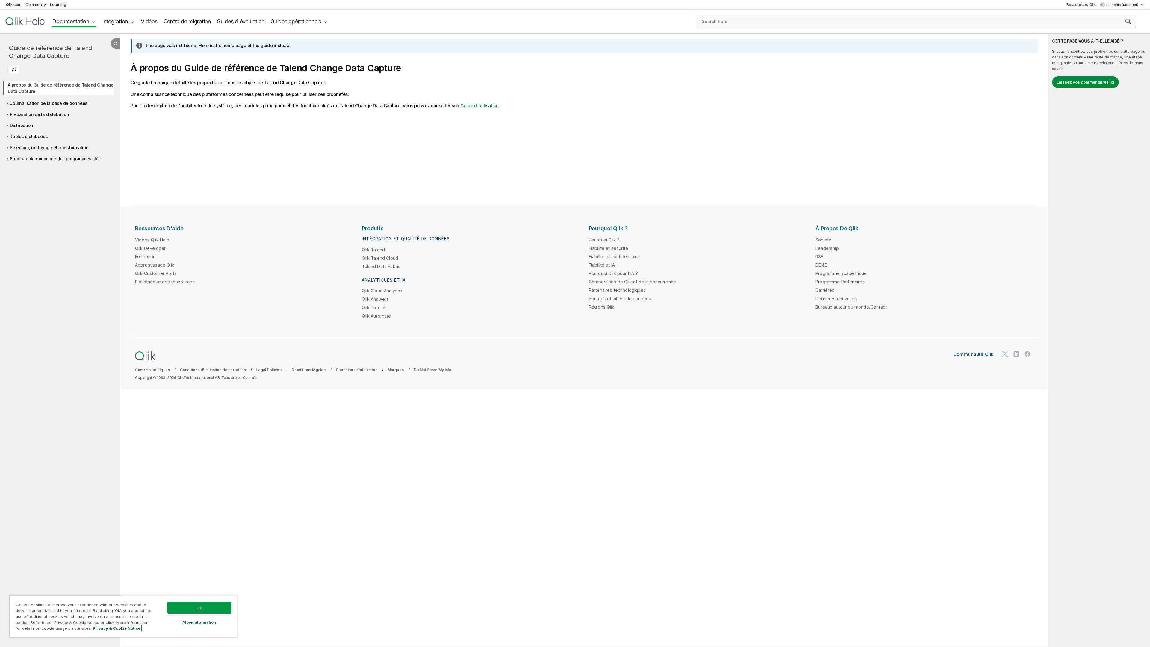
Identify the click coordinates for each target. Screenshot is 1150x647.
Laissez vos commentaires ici (1085, 82)
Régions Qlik (602, 306)
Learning (58, 4)
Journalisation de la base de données (48, 103)
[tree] (60, 119)
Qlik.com (13, 4)
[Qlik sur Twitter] (1005, 354)
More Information (199, 622)
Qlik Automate (376, 315)
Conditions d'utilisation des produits (213, 370)
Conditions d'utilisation (356, 370)
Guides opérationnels (295, 21)
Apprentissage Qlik (154, 264)
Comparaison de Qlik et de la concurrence (632, 281)
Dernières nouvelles (836, 298)
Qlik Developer (150, 248)
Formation (145, 256)
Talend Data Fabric (381, 266)
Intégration (115, 21)
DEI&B (821, 264)
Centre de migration (187, 21)
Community (35, 4)
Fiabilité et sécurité (608, 248)
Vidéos (149, 21)
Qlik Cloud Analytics (382, 290)
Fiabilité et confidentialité (614, 256)
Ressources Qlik (1080, 4)
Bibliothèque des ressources (165, 281)
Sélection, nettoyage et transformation (49, 147)
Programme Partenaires (840, 281)
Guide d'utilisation (479, 105)
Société (823, 239)
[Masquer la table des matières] (115, 43)
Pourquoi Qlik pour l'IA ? (613, 273)
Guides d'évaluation (240, 21)
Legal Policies (268, 370)
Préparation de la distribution (39, 114)
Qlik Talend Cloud (380, 258)
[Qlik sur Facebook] (1027, 354)
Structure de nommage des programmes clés (55, 158)
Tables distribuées (29, 136)
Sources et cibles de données (620, 298)
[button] (1128, 21)
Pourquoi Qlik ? (604, 239)
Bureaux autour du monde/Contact (851, 306)
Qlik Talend (373, 249)
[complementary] (1099, 340)
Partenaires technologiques (617, 290)
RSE (819, 256)
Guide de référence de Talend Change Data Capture (50, 51)
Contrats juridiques (152, 370)
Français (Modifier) (1122, 5)
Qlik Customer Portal (156, 273)
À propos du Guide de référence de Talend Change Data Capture (60, 88)
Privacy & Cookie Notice (116, 628)
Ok (199, 607)
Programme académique (841, 273)
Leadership (827, 248)
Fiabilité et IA (602, 264)
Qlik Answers (375, 299)
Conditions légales (308, 370)
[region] (123, 616)
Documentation (70, 21)
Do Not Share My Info (432, 370)
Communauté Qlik (973, 354)
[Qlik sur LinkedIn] (1016, 354)
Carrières (824, 290)
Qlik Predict (373, 307)
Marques (396, 370)
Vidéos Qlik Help (152, 239)
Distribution (21, 125)
